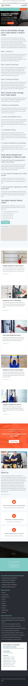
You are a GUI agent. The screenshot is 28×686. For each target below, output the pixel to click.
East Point (4, 608)
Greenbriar (4, 612)
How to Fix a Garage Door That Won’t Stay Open (11, 639)
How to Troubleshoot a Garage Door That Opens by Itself (13, 618)
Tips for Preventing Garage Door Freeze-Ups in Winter (12, 632)
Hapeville (3, 603)
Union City (4, 601)
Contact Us (13, 2)
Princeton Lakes (5, 610)
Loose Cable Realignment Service (8, 582)
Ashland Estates (5, 594)
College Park (4, 605)
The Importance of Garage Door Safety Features (11, 637)
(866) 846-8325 (24, 5)
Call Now (3, 23)
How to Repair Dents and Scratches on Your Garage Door (13, 635)
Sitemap (2, 680)
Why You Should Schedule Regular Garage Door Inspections (14, 628)
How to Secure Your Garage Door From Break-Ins (11, 626)
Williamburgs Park (5, 597)
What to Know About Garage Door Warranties (11, 624)
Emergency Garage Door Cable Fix (8, 586)
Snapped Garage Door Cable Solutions (9, 578)
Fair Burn (3, 599)
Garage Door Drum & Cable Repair (8, 580)
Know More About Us (5, 494)
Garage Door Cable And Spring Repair (9, 584)
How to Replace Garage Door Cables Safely (10, 630)
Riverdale (3, 592)
